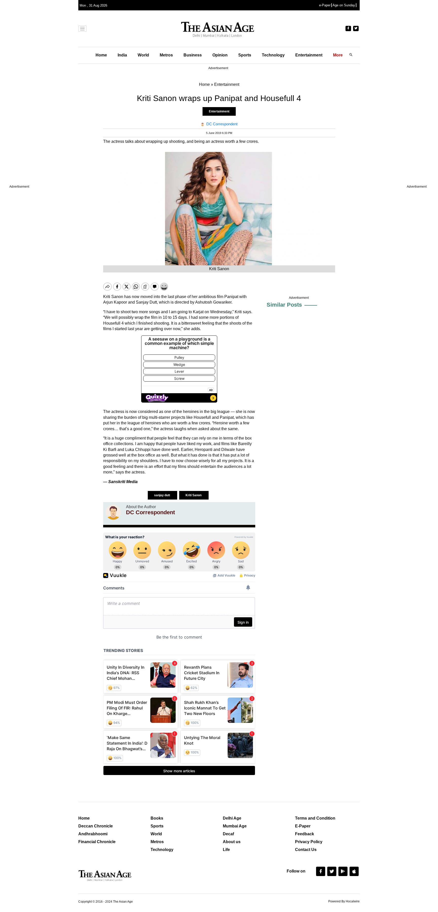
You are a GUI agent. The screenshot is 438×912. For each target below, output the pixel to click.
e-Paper (325, 5)
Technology (273, 55)
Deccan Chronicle (95, 826)
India (122, 55)
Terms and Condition (315, 818)
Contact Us (306, 849)
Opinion (220, 55)
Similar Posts (284, 305)
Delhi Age (232, 818)
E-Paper (303, 826)
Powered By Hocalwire (344, 901)
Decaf (228, 834)
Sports (244, 55)
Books (157, 818)
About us (232, 842)
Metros (166, 55)
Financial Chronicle (97, 842)
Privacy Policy (308, 842)
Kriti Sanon (194, 495)
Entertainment (308, 55)
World (143, 55)
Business (193, 55)
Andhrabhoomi (92, 834)
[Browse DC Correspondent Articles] (113, 512)
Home (101, 55)
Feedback (304, 834)
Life (226, 849)
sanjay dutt (162, 495)
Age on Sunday (344, 5)
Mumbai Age (235, 826)
